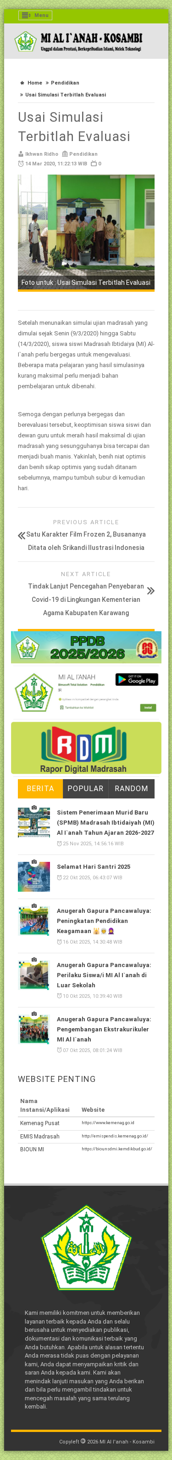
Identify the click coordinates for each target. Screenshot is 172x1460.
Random (131, 788)
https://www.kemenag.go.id (108, 1122)
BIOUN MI (32, 1149)
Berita (40, 788)
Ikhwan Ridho (41, 154)
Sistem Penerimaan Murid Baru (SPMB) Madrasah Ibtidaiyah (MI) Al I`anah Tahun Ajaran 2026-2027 (106, 822)
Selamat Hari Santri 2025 (93, 866)
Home (35, 83)
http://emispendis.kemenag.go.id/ (115, 1135)
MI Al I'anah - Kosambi (127, 1442)
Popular (85, 788)
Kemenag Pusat (40, 1123)
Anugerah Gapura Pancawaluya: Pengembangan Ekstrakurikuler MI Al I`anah (104, 1029)
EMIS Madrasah (40, 1136)
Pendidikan (65, 83)
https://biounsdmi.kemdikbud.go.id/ (117, 1148)
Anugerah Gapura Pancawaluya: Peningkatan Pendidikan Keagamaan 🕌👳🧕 (104, 920)
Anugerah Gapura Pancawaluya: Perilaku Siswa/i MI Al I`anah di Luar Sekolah (104, 975)
